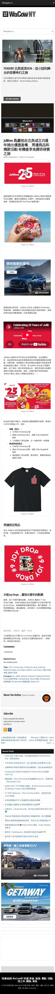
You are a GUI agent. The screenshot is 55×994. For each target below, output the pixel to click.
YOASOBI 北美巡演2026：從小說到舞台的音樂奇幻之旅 (27, 70)
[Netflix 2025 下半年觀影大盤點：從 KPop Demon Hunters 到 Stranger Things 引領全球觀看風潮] (32, 125)
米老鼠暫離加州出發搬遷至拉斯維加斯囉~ (23, 800)
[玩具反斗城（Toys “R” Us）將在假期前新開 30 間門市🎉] (40, 130)
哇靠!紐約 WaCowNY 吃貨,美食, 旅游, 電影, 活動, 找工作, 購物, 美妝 (27, 980)
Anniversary (18, 667)
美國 (5, 673)
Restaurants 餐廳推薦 (21, 682)
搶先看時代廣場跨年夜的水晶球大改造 (21, 836)
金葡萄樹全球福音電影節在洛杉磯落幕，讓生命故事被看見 (29, 767)
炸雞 (49, 670)
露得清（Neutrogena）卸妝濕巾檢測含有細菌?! (24, 832)
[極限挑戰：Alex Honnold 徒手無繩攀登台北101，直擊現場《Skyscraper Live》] (27, 125)
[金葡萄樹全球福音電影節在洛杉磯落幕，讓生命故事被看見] (17, 125)
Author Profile (28, 695)
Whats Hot (35, 682)
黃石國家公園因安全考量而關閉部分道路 (21, 805)
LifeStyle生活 (23, 679)
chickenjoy (28, 667)
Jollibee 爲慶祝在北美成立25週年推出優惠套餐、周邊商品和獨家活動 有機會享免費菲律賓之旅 (27, 147)
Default (24, 676)
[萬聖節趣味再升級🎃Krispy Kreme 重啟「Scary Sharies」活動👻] (25, 130)
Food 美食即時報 (10, 679)
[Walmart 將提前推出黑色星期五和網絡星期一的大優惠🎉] (15, 130)
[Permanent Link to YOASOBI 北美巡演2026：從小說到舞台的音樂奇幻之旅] (27, 51)
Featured (31, 676)
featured (41, 667)
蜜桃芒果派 (12, 673)
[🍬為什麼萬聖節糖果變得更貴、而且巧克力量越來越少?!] (20, 130)
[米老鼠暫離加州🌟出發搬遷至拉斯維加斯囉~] (37, 125)
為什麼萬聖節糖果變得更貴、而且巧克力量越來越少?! (29, 820)
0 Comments (29, 157)
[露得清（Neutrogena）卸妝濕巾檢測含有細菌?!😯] (30, 130)
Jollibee (16, 631)
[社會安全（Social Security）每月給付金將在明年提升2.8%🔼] (48, 125)
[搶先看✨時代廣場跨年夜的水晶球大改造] (35, 130)
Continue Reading (12, 99)
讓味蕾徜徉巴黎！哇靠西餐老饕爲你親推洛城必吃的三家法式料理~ (14, 740)
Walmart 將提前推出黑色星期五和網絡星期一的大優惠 (27, 816)
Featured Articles (43, 676)
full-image (21, 670)
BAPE (6, 157)
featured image (10, 670)
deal (35, 667)
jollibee (29, 670)
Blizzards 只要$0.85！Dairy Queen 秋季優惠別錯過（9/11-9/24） (41, 740)
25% (11, 667)
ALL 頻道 (16, 676)
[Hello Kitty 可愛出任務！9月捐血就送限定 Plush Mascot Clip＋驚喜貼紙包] (7, 125)
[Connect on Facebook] (10, 729)
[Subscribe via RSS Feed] (5, 729)
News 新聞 (34, 679)
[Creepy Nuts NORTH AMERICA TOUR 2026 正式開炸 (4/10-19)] (22, 125)
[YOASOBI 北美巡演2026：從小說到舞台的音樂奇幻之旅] (12, 125)
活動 (44, 670)
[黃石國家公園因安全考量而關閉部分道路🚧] (42, 125)
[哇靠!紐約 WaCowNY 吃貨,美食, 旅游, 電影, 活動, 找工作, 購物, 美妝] (19, 17)
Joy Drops (37, 670)
